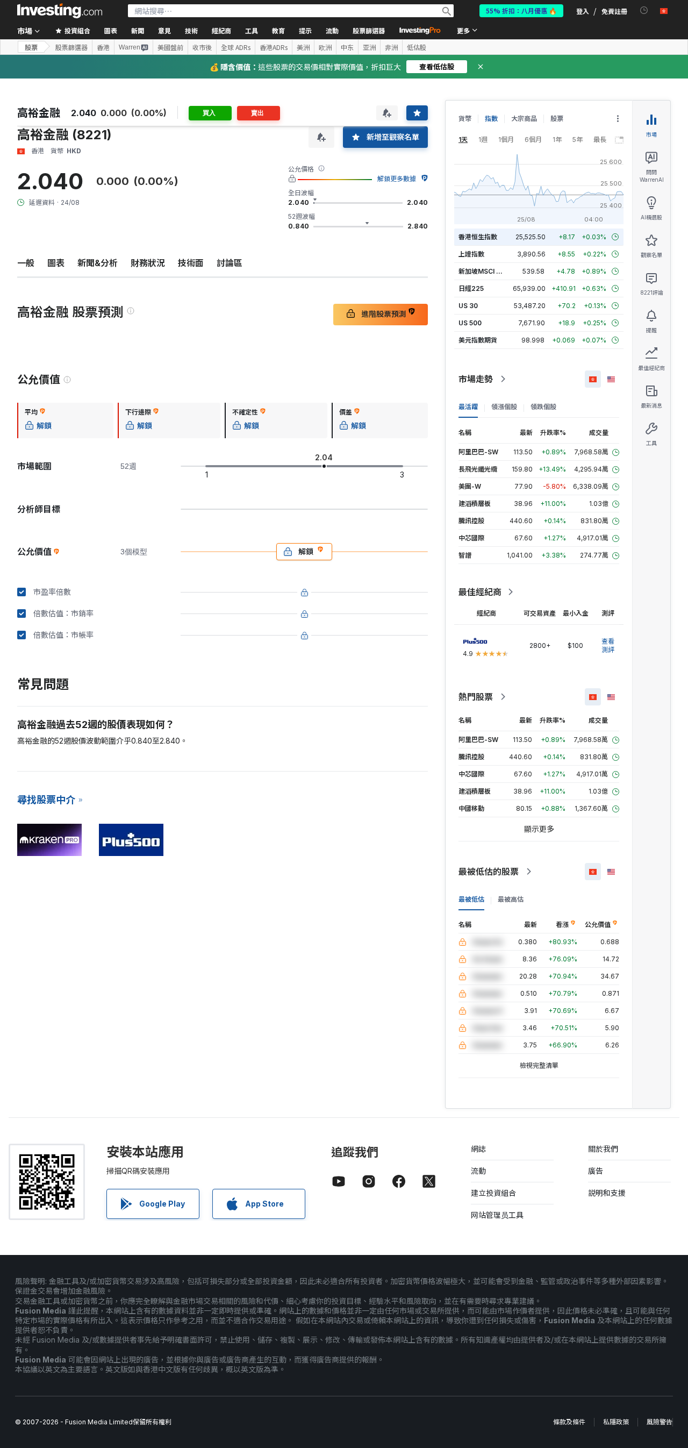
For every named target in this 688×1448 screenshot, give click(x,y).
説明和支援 (607, 1192)
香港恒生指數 (477, 237)
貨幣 (464, 119)
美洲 (303, 47)
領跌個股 (543, 407)
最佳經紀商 (479, 592)
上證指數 (471, 254)
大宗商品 (524, 119)
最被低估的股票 (488, 871)
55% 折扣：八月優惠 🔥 (521, 10)
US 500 (470, 323)
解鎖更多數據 (396, 179)
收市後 (202, 47)
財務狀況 (148, 263)
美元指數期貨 (477, 340)
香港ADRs (274, 47)
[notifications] (644, 10)
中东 (347, 47)
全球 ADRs (235, 47)
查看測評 (607, 645)
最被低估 (471, 899)
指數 (491, 119)
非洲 (391, 47)
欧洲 (325, 47)
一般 (25, 263)
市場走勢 (475, 379)
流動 (478, 1170)
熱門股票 (475, 696)
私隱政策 (616, 1422)
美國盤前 (170, 47)
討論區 (229, 263)
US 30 (468, 306)
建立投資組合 (493, 1192)
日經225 (471, 288)
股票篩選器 (369, 30)
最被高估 (511, 899)
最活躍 (468, 407)
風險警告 (659, 1422)
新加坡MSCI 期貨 (483, 271)
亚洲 (369, 47)
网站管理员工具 (497, 1214)
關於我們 (603, 1148)
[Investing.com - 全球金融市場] (59, 10)
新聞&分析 (97, 263)
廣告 (595, 1170)
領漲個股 (504, 407)
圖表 (55, 263)
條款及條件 (569, 1422)
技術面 (191, 263)
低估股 (416, 47)
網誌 (478, 1148)
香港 (103, 47)
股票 (31, 47)
